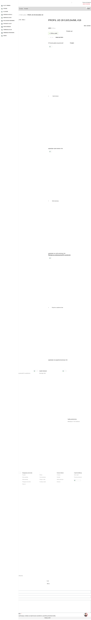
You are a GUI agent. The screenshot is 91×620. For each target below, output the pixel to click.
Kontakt (58, 477)
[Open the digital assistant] (86, 615)
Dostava (58, 481)
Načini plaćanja (60, 479)
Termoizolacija (43, 477)
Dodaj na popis (59, 37)
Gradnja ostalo (43, 481)
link (62, 148)
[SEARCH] (71, 2)
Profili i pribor (23, 14)
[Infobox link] (18, 420)
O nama (58, 474)
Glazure (24, 484)
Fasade (24, 474)
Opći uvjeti (76, 474)
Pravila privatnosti (78, 477)
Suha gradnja (25, 477)
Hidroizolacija (25, 479)
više (54, 615)
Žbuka (41, 474)
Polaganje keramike (26, 481)
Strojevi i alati (42, 479)
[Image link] (77, 483)
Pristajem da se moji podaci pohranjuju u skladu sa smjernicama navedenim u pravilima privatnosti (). (31, 615)
